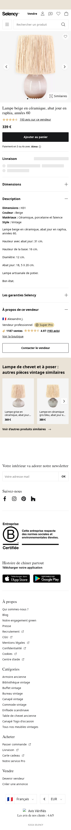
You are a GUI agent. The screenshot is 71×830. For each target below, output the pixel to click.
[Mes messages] (50, 13)
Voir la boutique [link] (12, 336)
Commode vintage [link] (14, 704)
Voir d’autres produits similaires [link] (24, 429)
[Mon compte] (42, 13)
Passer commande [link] (16, 744)
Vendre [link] (32, 13)
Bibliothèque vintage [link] (16, 682)
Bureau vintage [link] (12, 693)
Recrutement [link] (13, 631)
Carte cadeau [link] (13, 755)
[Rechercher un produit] (63, 24)
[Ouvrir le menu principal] (7, 24)
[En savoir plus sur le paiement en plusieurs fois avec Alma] (36, 146)
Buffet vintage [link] (11, 688)
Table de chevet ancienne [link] (19, 716)
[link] (10, 14)
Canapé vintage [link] (12, 699)
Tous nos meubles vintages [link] (20, 727)
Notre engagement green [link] (19, 620)
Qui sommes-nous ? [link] (15, 609)
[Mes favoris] (58, 13)
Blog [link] (5, 615)
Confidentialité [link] (14, 648)
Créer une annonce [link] (15, 784)
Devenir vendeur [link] (13, 778)
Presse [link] (6, 626)
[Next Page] (65, 67)
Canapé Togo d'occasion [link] (18, 721)
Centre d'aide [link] (13, 659)
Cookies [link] (9, 654)
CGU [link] (7, 637)
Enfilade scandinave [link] (15, 710)
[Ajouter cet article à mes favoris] (65, 36)
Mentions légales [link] (16, 642)
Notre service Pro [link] (13, 761)
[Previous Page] (6, 67)
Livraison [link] (10, 750)
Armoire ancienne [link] (14, 677)
